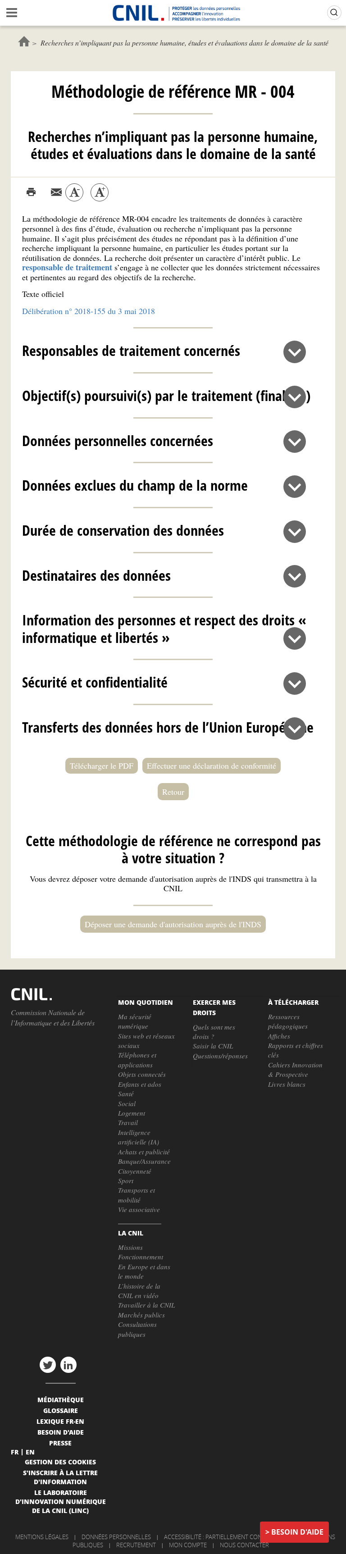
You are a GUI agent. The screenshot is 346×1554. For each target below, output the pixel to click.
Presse (60, 1442)
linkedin (68, 1365)
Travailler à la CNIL (146, 1304)
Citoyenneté (134, 1171)
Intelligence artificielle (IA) (138, 1137)
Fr (14, 1451)
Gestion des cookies (60, 1461)
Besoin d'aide (297, 1532)
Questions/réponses (220, 1055)
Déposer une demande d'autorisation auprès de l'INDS (173, 924)
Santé (126, 1093)
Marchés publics (141, 1314)
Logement (131, 1112)
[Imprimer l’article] (31, 192)
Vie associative (139, 1209)
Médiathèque (60, 1399)
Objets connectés (142, 1074)
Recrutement (136, 1545)
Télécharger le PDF (101, 765)
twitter (48, 1365)
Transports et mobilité (136, 1194)
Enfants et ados (139, 1084)
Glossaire (60, 1410)
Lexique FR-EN (60, 1421)
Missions (130, 1247)
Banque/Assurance (144, 1161)
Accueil (24, 41)
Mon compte (188, 1545)
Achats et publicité (144, 1151)
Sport (125, 1180)
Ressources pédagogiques (288, 1021)
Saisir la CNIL (213, 1045)
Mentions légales (41, 1537)
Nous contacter (244, 1545)
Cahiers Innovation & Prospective (295, 1069)
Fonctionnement (140, 1256)
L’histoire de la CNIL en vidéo (139, 1290)
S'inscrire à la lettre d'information (60, 1477)
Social (127, 1103)
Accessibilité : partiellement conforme (222, 1537)
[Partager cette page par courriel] (56, 192)
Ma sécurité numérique (134, 1021)
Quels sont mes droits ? (214, 1031)
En (30, 1451)
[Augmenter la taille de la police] (100, 192)
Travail (128, 1122)
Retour (173, 791)
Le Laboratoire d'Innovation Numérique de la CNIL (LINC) (60, 1501)
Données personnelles (116, 1537)
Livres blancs (286, 1084)
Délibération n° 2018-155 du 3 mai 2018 (88, 310)
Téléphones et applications (137, 1059)
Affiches (279, 1035)
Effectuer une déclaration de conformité (211, 765)
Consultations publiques (137, 1329)
